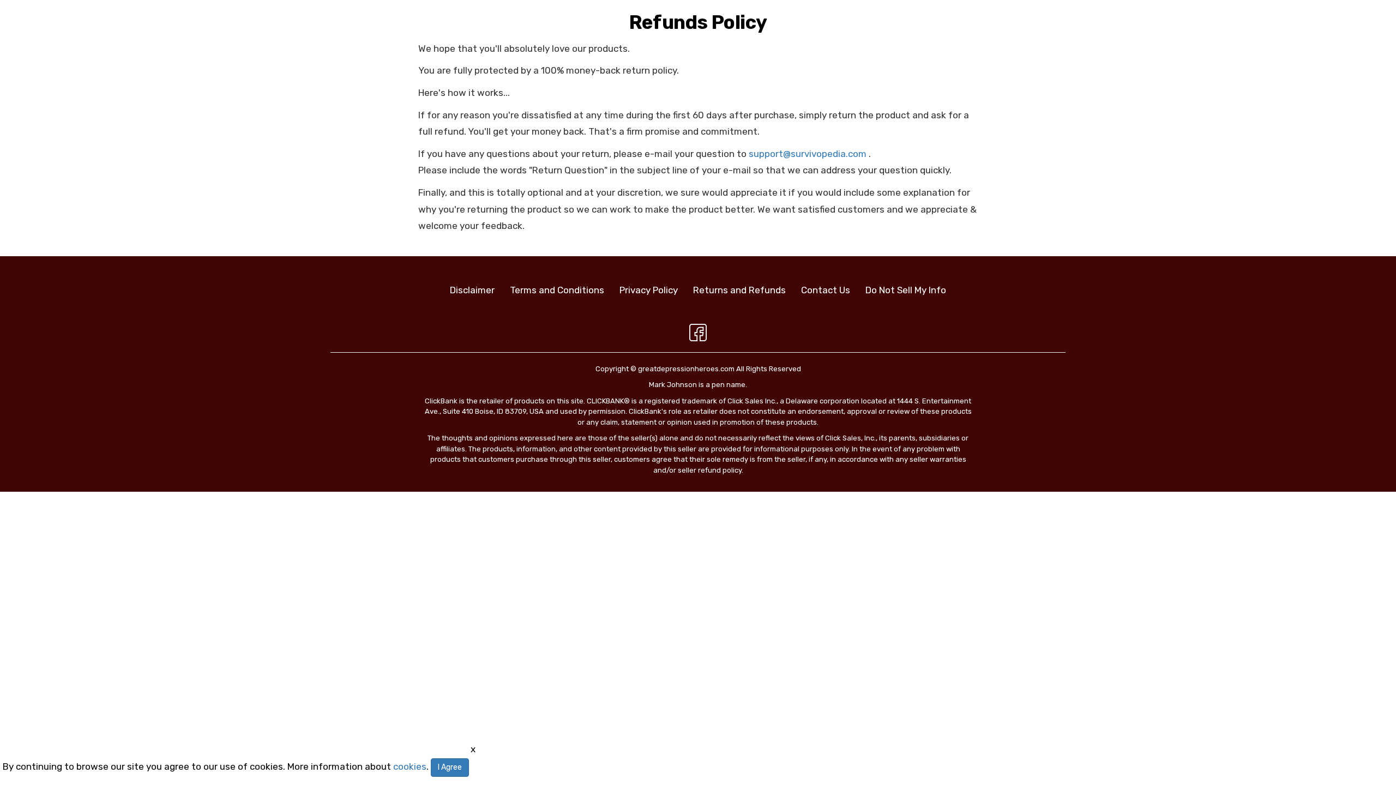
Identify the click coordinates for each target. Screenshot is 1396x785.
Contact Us (825, 290)
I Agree (450, 767)
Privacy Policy (648, 290)
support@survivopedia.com (808, 153)
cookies (409, 766)
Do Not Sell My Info (905, 290)
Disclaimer (472, 290)
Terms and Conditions (557, 290)
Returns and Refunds (739, 290)
